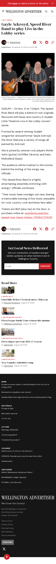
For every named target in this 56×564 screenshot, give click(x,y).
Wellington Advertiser (13, 324)
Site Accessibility (8, 535)
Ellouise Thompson (12, 303)
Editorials (6, 406)
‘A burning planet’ (9, 435)
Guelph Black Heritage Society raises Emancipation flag (26, 397)
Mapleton (6, 359)
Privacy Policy (7, 524)
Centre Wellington (10, 317)
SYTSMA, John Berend (11, 482)
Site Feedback (7, 532)
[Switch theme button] (52, 11)
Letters (5, 427)
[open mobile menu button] (3, 11)
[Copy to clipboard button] (52, 42)
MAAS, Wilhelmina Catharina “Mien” (17, 472)
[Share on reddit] (47, 42)
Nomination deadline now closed (16, 392)
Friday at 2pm (7, 408)
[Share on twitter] (41, 42)
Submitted (15, 42)
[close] (52, 3)
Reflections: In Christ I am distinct (16, 451)
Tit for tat (5, 418)
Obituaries (6, 469)
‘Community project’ (10, 440)
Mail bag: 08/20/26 (9, 430)
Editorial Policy (7, 528)
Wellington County (10, 338)
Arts (4, 20)
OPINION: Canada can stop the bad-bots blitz (21, 456)
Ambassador (7, 461)
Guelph (9, 20)
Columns (5, 448)
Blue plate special (9, 413)
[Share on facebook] (35, 42)
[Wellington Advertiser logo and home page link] (24, 11)
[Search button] (46, 11)
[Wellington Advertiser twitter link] (4, 549)
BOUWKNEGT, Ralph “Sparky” (14, 477)
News (3, 382)
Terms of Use (6, 521)
